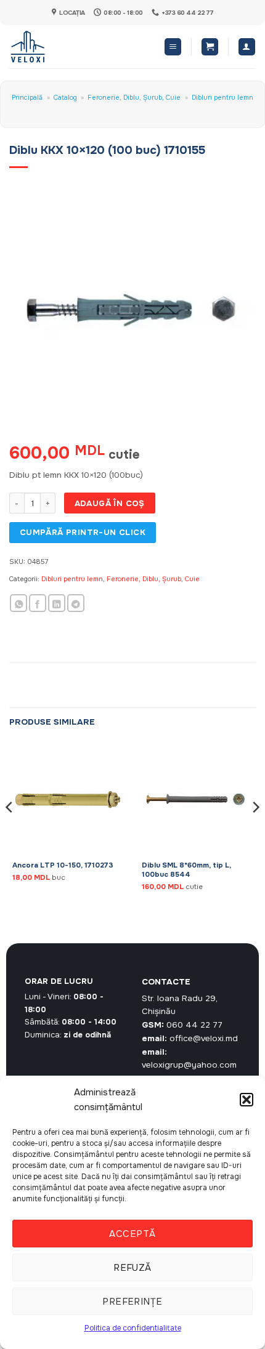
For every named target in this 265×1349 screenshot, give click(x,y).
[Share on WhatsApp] (18, 603)
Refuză (132, 1268)
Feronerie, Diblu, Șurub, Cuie (134, 97)
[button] (246, 1099)
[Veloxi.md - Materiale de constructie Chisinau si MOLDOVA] (49, 46)
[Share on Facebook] (37, 603)
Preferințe (132, 1301)
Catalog (65, 97)
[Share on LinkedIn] (56, 603)
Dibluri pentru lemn (222, 97)
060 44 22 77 (194, 1025)
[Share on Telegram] (75, 603)
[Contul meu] (246, 46)
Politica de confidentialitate (132, 1328)
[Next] (255, 831)
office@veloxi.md (203, 1038)
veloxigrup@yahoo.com (189, 1065)
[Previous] (9, 831)
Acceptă (132, 1234)
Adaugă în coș (110, 503)
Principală (27, 97)
